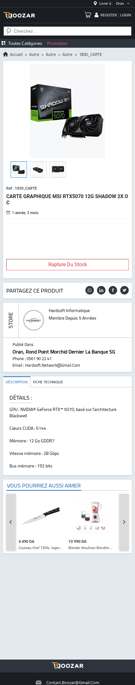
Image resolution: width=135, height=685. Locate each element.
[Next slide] (124, 522)
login (125, 15)
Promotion (57, 43)
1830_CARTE (90, 54)
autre (34, 54)
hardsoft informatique (69, 310)
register (108, 15)
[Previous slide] (11, 522)
